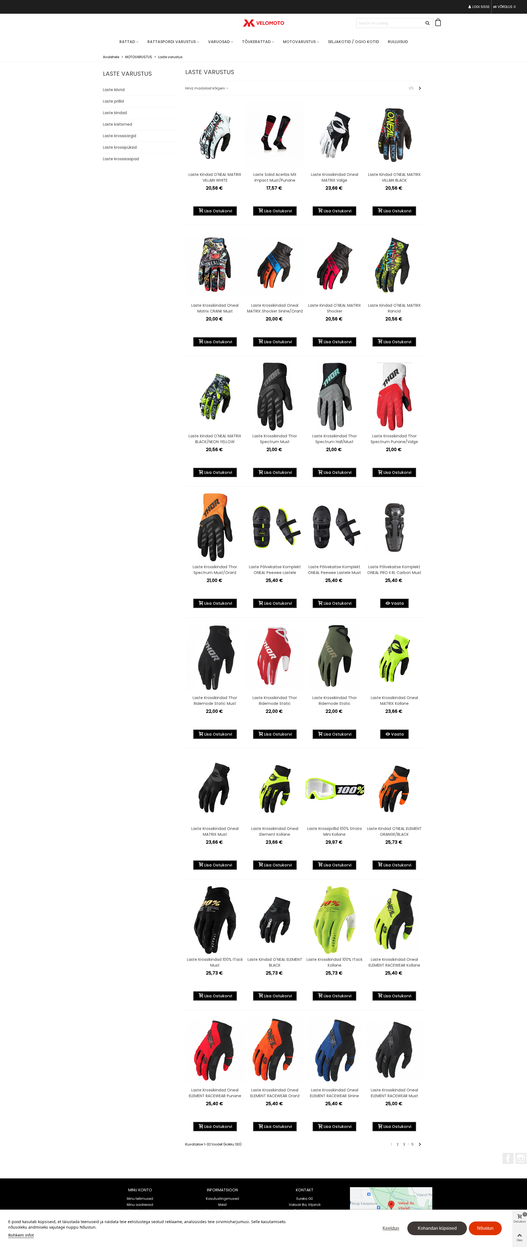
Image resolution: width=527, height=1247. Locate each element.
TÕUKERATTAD (256, 41)
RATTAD (127, 41)
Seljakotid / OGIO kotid (353, 41)
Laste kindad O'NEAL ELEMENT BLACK (275, 962)
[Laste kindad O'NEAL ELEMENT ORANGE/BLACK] (394, 789)
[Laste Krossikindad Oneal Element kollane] (275, 789)
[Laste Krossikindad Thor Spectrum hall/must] (335, 397)
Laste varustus (127, 73)
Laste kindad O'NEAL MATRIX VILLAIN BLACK (394, 177)
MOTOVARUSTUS (299, 41)
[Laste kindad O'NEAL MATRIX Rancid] (394, 266)
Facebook (508, 1158)
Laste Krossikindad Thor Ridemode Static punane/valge (275, 703)
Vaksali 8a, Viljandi (305, 1204)
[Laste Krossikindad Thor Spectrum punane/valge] (394, 397)
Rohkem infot (21, 1235)
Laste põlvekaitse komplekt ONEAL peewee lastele (275, 569)
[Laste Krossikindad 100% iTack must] (215, 920)
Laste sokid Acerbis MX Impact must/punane (274, 177)
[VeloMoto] (263, 23)
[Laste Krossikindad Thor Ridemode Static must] (215, 658)
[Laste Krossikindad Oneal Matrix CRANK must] (215, 266)
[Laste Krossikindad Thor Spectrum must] (275, 397)
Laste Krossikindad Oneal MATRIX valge (334, 177)
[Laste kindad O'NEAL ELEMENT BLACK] (275, 920)
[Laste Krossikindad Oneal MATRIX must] (215, 789)
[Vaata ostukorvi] (439, 23)
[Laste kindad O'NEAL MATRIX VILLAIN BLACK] (394, 135)
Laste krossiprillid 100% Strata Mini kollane (334, 831)
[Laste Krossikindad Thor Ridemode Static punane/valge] (275, 658)
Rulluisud (398, 41)
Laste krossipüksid (120, 147)
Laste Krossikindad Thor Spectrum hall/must (334, 438)
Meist (222, 1204)
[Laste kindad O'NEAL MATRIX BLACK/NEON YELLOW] (215, 397)
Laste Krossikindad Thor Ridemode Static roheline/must (334, 703)
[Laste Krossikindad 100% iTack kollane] (335, 920)
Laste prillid (113, 101)
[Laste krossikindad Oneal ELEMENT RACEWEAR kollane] (394, 920)
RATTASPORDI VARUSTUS (171, 41)
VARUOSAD (219, 41)
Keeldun (391, 1228)
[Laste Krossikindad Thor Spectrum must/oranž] (215, 527)
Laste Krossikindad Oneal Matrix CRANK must (215, 308)
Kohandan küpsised (437, 1228)
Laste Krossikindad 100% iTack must (215, 962)
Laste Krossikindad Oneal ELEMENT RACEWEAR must (394, 1093)
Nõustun (485, 1228)
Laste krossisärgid (119, 136)
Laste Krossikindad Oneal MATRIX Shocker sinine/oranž (275, 308)
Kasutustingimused (222, 1198)
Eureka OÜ (304, 1198)
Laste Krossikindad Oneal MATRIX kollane (394, 700)
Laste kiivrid (114, 89)
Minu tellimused (140, 1198)
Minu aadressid (140, 1204)
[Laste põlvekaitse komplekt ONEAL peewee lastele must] (335, 527)
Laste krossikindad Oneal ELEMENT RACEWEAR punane (215, 1093)
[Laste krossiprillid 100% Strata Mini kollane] (335, 789)
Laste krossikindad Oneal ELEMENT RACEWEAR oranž (274, 1093)
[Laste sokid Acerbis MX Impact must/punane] (275, 135)
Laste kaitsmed (117, 124)
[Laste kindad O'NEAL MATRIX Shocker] (335, 266)
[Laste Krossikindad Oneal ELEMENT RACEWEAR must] (394, 1051)
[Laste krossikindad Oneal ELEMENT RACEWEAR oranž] (275, 1051)
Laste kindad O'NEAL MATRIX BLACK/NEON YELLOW (215, 438)
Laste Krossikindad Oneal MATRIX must (215, 831)
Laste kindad (115, 113)
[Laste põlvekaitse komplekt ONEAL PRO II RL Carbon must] (394, 527)
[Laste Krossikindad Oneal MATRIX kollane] (394, 658)
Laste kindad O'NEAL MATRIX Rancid (394, 308)
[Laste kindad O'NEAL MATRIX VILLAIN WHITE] (215, 135)
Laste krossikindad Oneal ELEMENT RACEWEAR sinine (334, 1093)
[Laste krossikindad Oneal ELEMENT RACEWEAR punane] (215, 1051)
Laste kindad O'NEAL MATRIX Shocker (334, 308)
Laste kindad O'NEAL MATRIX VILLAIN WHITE (215, 177)
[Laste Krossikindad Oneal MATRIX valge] (335, 135)
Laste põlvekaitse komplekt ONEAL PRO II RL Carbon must (394, 569)
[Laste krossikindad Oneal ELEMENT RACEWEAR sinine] (335, 1051)
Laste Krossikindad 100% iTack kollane (335, 962)
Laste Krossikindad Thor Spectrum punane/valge (394, 438)
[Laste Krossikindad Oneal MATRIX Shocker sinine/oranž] (275, 266)
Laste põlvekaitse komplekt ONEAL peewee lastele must (334, 569)
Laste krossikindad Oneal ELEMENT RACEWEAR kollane (394, 962)
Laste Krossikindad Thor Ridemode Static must (215, 700)
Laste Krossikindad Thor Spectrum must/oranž (215, 569)
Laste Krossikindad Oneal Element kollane (274, 831)
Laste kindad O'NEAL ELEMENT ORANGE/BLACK (394, 831)
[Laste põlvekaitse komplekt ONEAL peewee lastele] (275, 527)
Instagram (520, 1158)
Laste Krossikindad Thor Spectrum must (275, 438)
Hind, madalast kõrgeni (205, 88)
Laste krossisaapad (121, 159)
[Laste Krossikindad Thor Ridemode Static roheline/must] (335, 658)
